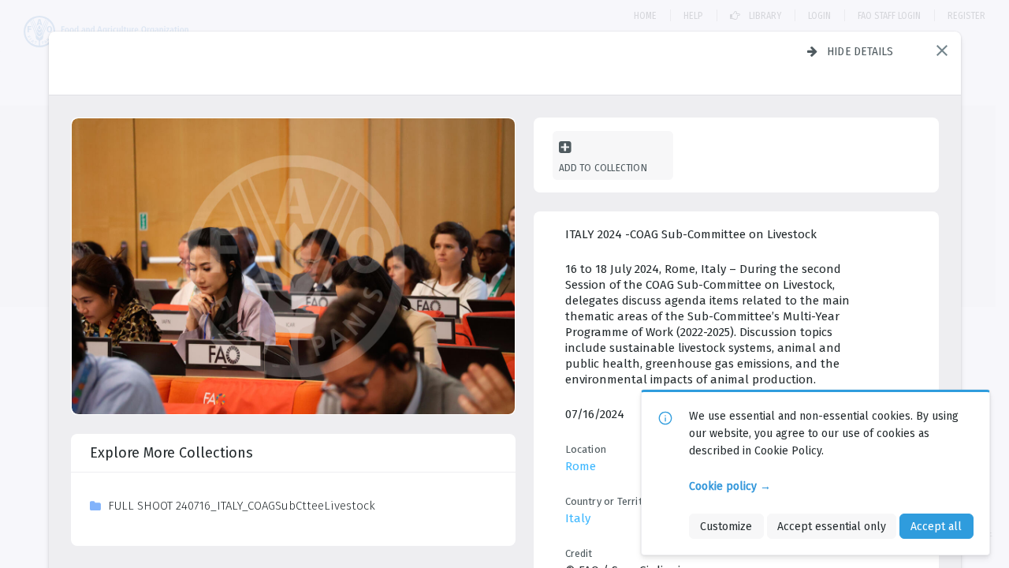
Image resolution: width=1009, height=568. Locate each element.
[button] (942, 50)
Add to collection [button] (603, 168)
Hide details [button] (860, 51)
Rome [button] (580, 466)
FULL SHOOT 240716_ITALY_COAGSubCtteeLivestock (241, 506)
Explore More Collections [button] (171, 453)
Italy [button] (577, 518)
